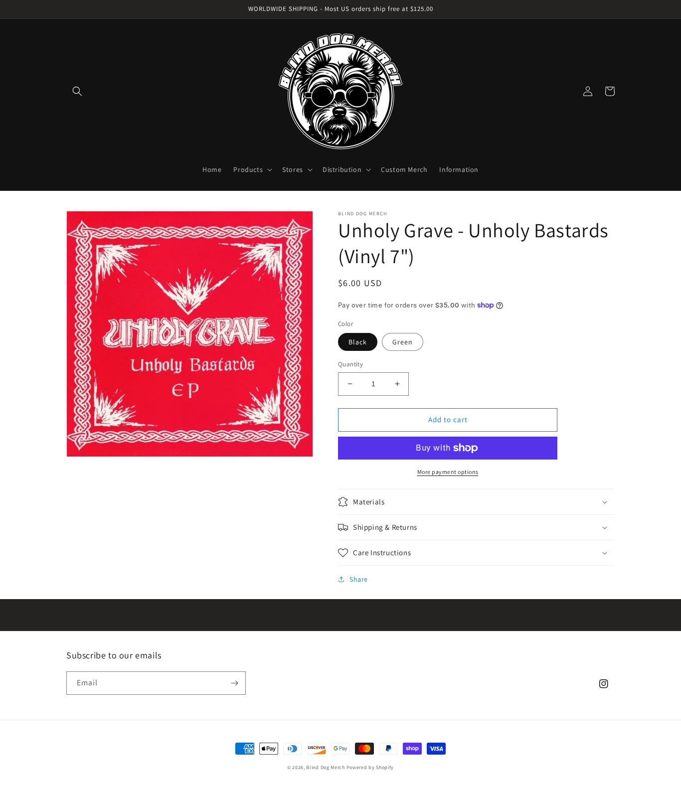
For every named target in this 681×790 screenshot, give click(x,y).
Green (402, 341)
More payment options (448, 471)
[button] (77, 91)
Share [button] (358, 579)
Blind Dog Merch (325, 767)
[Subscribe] (234, 683)
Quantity (350, 364)
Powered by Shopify (370, 767)
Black (357, 341)
